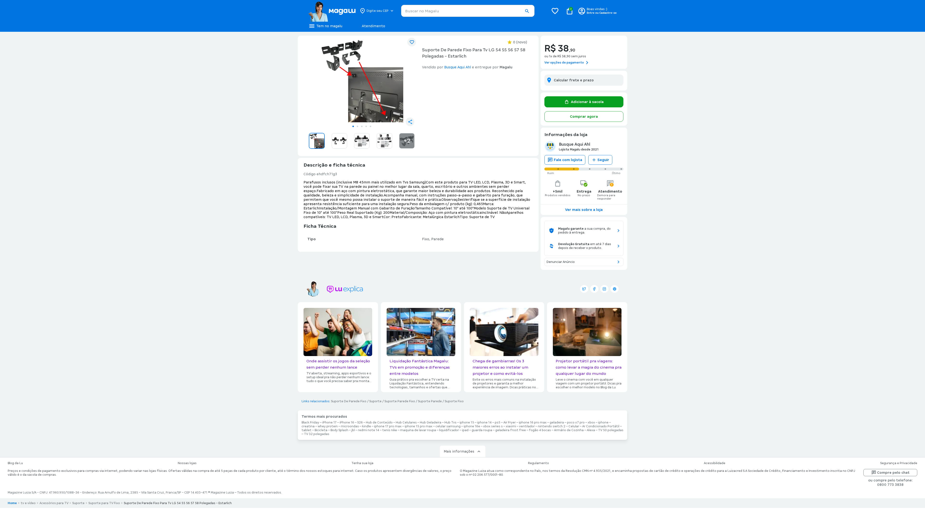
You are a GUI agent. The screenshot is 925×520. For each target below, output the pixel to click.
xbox (591, 422)
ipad (465, 430)
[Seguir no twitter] (584, 289)
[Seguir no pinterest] (614, 289)
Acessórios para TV (54, 503)
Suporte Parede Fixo (399, 401)
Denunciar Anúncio (561, 262)
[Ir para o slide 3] (362, 126)
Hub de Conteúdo (379, 422)
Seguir (603, 160)
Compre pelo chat (893, 472)
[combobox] (468, 11)
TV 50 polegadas (610, 430)
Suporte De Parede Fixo (348, 401)
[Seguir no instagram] (604, 289)
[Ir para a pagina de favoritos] (555, 11)
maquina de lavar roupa (418, 430)
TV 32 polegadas (316, 434)
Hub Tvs (450, 422)
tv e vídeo (28, 503)
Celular (573, 426)
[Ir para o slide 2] (357, 126)
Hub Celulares (406, 422)
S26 (360, 422)
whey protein (328, 426)
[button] (527, 11)
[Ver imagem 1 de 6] (361, 80)
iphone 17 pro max (388, 426)
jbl (353, 430)
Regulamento (538, 463)
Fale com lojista (568, 160)
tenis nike (389, 430)
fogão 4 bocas (540, 430)
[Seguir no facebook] (594, 289)
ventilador (527, 426)
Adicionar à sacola (587, 102)
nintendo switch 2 (551, 426)
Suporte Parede (430, 401)
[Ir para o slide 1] (353, 126)
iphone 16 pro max (533, 422)
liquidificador (449, 430)
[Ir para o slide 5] (370, 126)
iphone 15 (467, 422)
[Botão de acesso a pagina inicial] (331, 11)
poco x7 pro (576, 422)
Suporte (375, 401)
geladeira (557, 422)
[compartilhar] (410, 121)
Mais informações (459, 451)
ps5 (497, 422)
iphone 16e (472, 426)
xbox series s (493, 426)
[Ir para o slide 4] (366, 126)
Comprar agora (584, 116)
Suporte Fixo (454, 401)
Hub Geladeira (430, 422)
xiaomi (511, 426)
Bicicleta (321, 430)
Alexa (591, 430)
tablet (306, 430)
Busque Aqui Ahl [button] (457, 67)
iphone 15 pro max (418, 426)
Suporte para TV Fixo (104, 503)
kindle (366, 426)
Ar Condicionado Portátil (600, 426)
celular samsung (448, 426)
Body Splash (339, 430)
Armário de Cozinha (569, 430)
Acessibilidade (714, 463)
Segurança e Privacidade (898, 463)
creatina (308, 426)
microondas (350, 426)
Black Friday (310, 422)
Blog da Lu (15, 463)
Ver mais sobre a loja (584, 210)
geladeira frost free (510, 430)
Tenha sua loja (362, 463)
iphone (603, 422)
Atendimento (373, 26)
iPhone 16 (347, 422)
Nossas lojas (187, 463)
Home (12, 503)
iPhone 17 (329, 422)
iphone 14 (484, 422)
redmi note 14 (368, 430)
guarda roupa (482, 430)
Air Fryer (509, 422)
